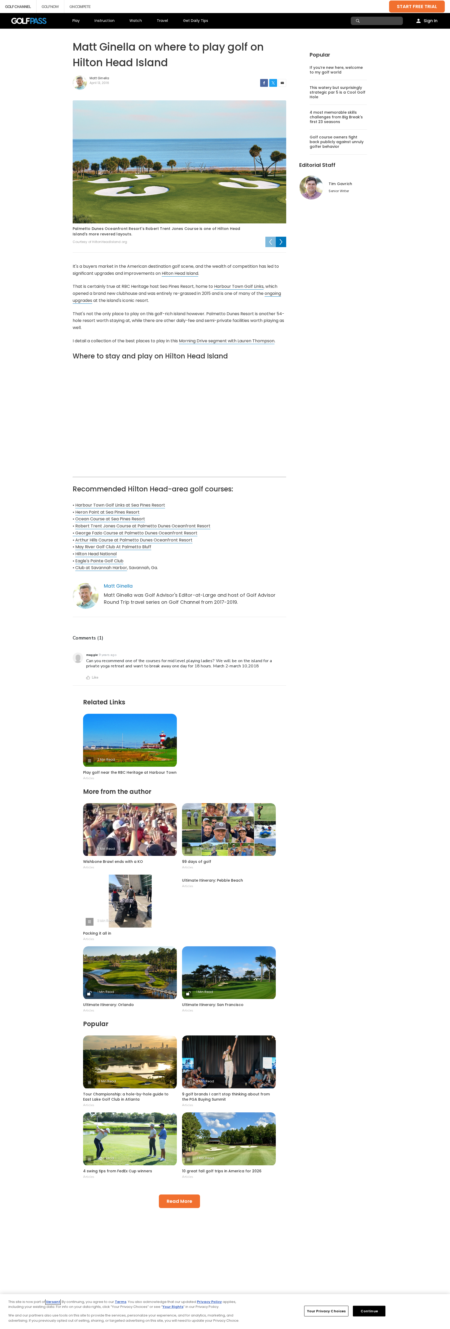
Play (76, 20)
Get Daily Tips (195, 20)
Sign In (431, 21)
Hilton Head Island (180, 273)
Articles (88, 778)
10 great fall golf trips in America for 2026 (221, 1171)
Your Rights (172, 1306)
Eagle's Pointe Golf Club (99, 561)
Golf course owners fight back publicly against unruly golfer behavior (337, 142)
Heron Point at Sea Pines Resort (107, 512)
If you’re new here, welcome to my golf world (336, 70)
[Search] (358, 21)
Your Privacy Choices (326, 1311)
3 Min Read (106, 848)
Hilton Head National (96, 554)
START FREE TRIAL (417, 6)
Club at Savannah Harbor (101, 568)
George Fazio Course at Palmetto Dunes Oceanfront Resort (136, 533)
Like (95, 677)
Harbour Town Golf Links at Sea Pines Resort (120, 505)
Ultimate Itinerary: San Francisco (212, 1004)
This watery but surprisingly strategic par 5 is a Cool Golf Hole (337, 92)
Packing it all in (97, 933)
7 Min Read (205, 1158)
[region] (225, 1311)
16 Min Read (205, 848)
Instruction (105, 20)
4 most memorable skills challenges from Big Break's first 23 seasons (336, 117)
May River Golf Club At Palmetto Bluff (113, 547)
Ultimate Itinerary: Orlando (108, 1004)
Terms (120, 1301)
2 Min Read (106, 759)
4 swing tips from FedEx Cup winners (117, 1171)
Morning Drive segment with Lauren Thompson (226, 341)
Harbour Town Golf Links (239, 286)
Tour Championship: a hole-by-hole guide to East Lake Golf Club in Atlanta (125, 1097)
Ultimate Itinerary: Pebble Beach (212, 880)
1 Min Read (105, 992)
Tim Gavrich (340, 183)
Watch (135, 20)
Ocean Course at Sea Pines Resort (110, 519)
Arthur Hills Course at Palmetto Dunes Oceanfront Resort (133, 540)
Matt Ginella (118, 586)
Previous (270, 242)
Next (281, 242)
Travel (162, 20)
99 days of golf (196, 861)
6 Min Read (205, 1081)
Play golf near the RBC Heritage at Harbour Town (130, 772)
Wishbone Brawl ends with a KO (113, 861)
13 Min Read (106, 1081)
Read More (179, 1201)
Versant (53, 1301)
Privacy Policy (209, 1301)
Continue (369, 1311)
